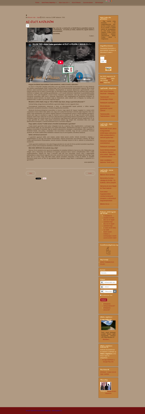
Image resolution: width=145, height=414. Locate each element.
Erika (109, 80)
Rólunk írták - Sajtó (34, 17)
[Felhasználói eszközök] (27, 25)
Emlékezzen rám (107, 295)
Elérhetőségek (99, 2)
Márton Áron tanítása (107, 175)
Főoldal (37, 2)
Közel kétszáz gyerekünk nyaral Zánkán (106, 108)
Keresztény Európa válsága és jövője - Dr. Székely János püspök (108, 180)
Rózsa (109, 78)
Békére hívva (104, 204)
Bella (101, 82)
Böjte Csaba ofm (63, 2)
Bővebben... (106, 339)
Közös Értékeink (76, 2)
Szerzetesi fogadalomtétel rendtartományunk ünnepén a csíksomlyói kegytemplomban (108, 196)
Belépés (103, 300)
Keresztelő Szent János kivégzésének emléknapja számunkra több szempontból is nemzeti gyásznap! (108, 133)
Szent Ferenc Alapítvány (48, 2)
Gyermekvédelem (88, 2)
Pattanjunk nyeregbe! (107, 103)
